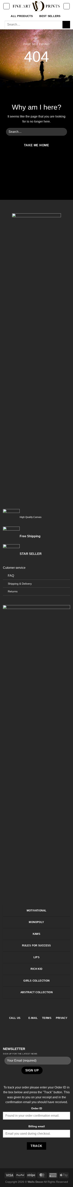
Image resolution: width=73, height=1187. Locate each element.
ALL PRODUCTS (22, 16)
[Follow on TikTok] (36, 162)
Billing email (36, 1126)
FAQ (11, 575)
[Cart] (66, 6)
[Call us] (45, 162)
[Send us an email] (41, 162)
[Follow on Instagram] (31, 162)
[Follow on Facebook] (26, 162)
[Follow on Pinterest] (43, 1006)
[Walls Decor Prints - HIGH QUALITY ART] (36, 6)
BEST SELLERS (49, 16)
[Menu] (6, 6)
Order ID (36, 1108)
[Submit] (66, 24)
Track (36, 1146)
